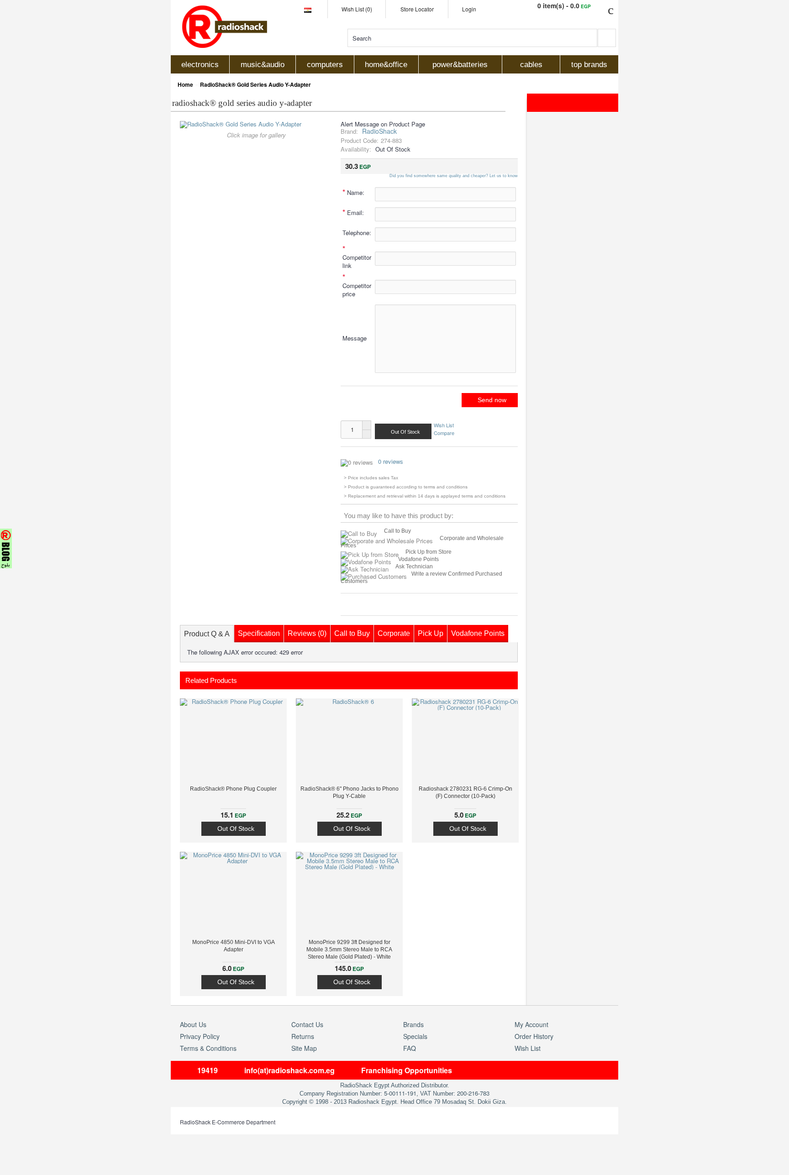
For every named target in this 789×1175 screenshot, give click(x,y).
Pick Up (430, 633)
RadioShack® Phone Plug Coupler (233, 789)
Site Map (304, 1048)
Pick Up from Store (428, 552)
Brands (413, 1024)
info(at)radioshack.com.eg (289, 1070)
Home (185, 84)
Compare (444, 432)
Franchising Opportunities (406, 1070)
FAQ (409, 1048)
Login (469, 9)
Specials (415, 1036)
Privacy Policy (200, 1036)
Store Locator (417, 9)
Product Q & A (207, 634)
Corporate (394, 633)
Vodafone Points (418, 559)
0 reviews (390, 461)
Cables (531, 64)
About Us (193, 1024)
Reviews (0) (307, 633)
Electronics (200, 64)
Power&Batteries (460, 64)
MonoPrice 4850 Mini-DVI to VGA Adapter (233, 946)
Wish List (444, 425)
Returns (302, 1036)
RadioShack (379, 131)
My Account (531, 1024)
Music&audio (262, 64)
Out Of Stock (235, 828)
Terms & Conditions (208, 1048)
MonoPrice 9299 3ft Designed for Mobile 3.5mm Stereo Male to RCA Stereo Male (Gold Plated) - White (349, 949)
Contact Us (307, 1024)
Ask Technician (414, 566)
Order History (534, 1036)
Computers (325, 64)
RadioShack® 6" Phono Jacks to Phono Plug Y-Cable (349, 792)
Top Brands (589, 64)
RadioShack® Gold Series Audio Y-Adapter (255, 84)
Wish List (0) (357, 9)
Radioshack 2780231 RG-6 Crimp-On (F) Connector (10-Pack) (465, 792)
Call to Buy (397, 531)
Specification (259, 633)
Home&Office (386, 64)
